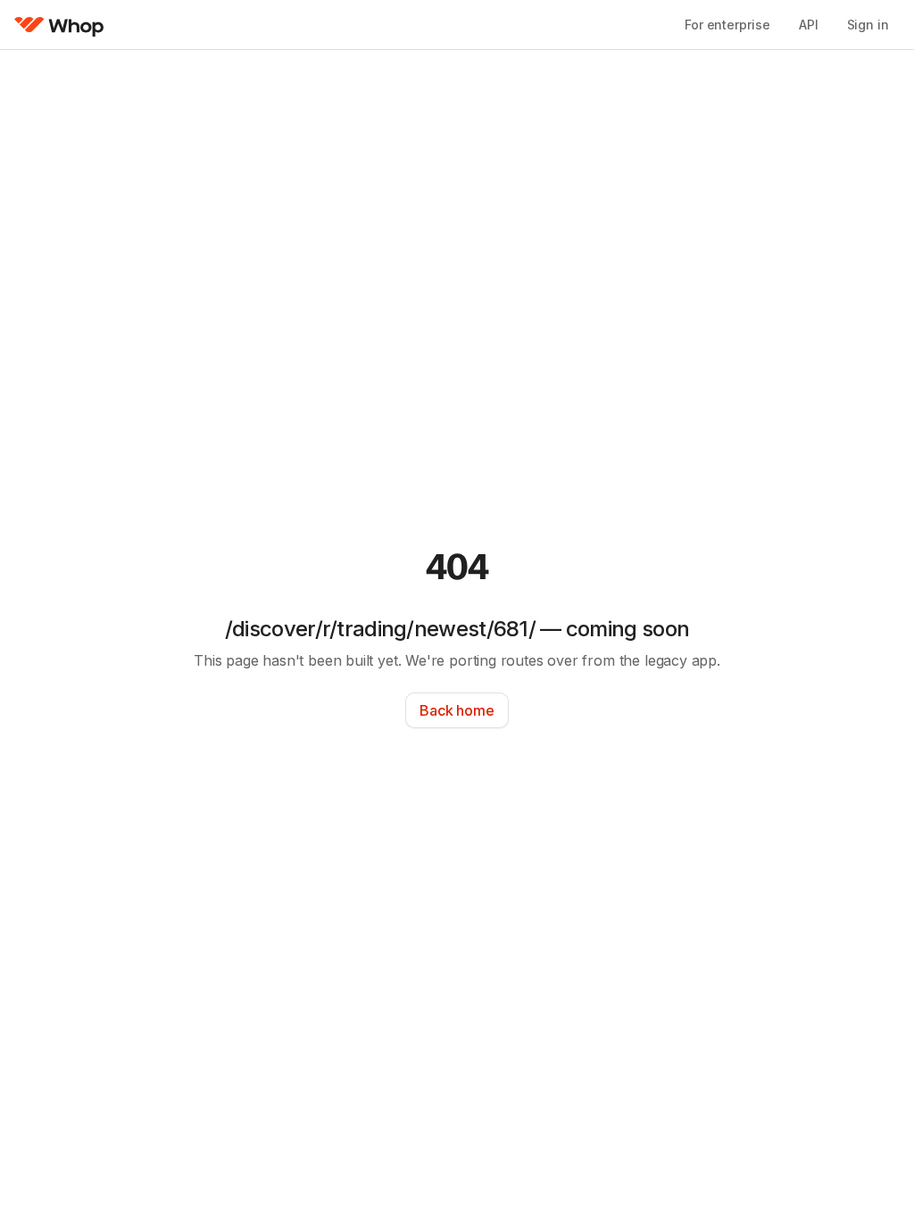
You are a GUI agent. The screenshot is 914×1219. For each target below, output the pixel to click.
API (808, 24)
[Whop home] (59, 25)
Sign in (868, 24)
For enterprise (727, 24)
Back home (457, 710)
